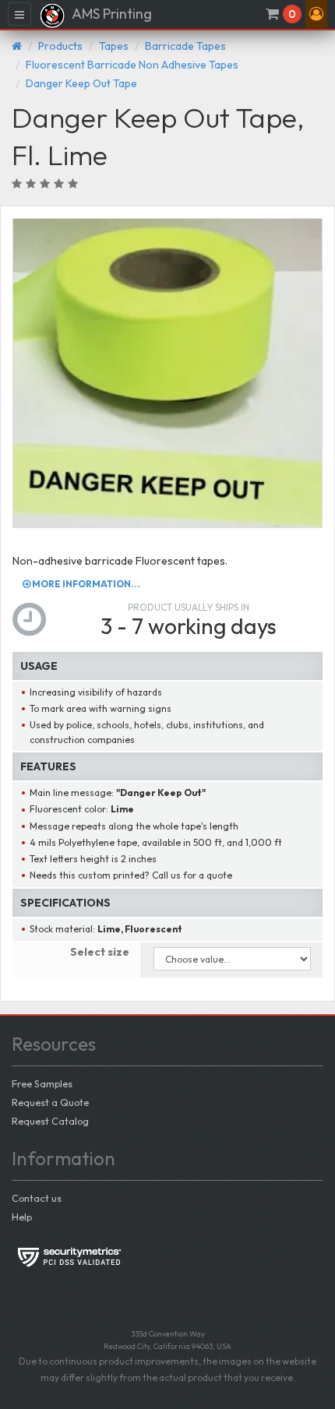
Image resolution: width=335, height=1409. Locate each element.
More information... (85, 584)
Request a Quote (50, 1102)
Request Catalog (50, 1121)
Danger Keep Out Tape (81, 83)
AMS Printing (110, 14)
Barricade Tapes (185, 46)
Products (60, 46)
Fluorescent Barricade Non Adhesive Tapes (132, 65)
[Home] (17, 46)
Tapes (114, 46)
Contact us (37, 1198)
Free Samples (42, 1083)
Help (22, 1216)
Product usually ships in (188, 607)
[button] (316, 14)
